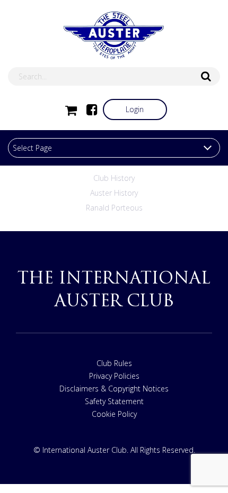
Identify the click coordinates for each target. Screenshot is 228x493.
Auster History (114, 193)
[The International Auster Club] (114, 35)
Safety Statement (114, 401)
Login (135, 109)
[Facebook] (92, 109)
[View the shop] (71, 109)
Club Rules (114, 363)
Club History (114, 178)
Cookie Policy (114, 414)
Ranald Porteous (114, 208)
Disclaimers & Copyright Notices (114, 389)
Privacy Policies (114, 376)
